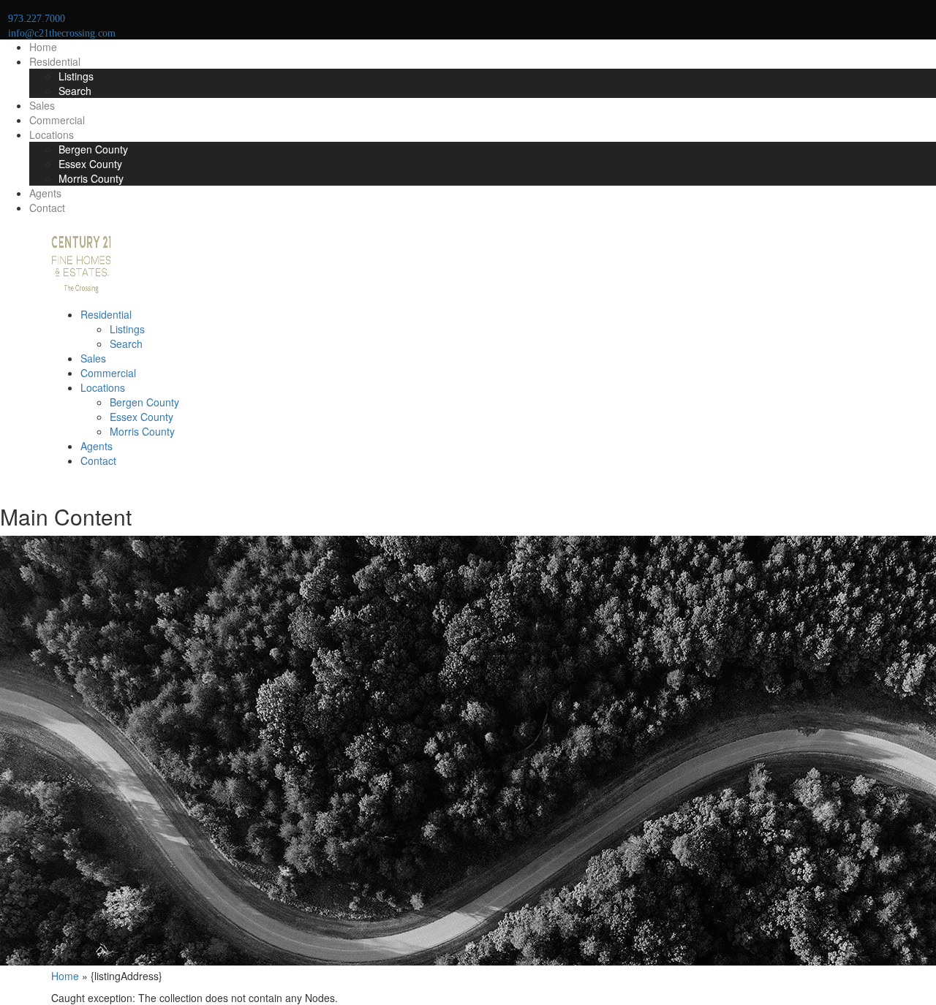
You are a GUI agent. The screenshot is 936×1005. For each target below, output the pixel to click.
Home (43, 46)
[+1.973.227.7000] (55, 482)
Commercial (57, 120)
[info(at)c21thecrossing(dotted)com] (66, 482)
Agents (45, 193)
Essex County (90, 163)
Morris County (91, 178)
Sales (42, 105)
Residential (54, 61)
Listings (76, 76)
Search (74, 90)
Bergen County (93, 149)
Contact (47, 207)
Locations (51, 134)
